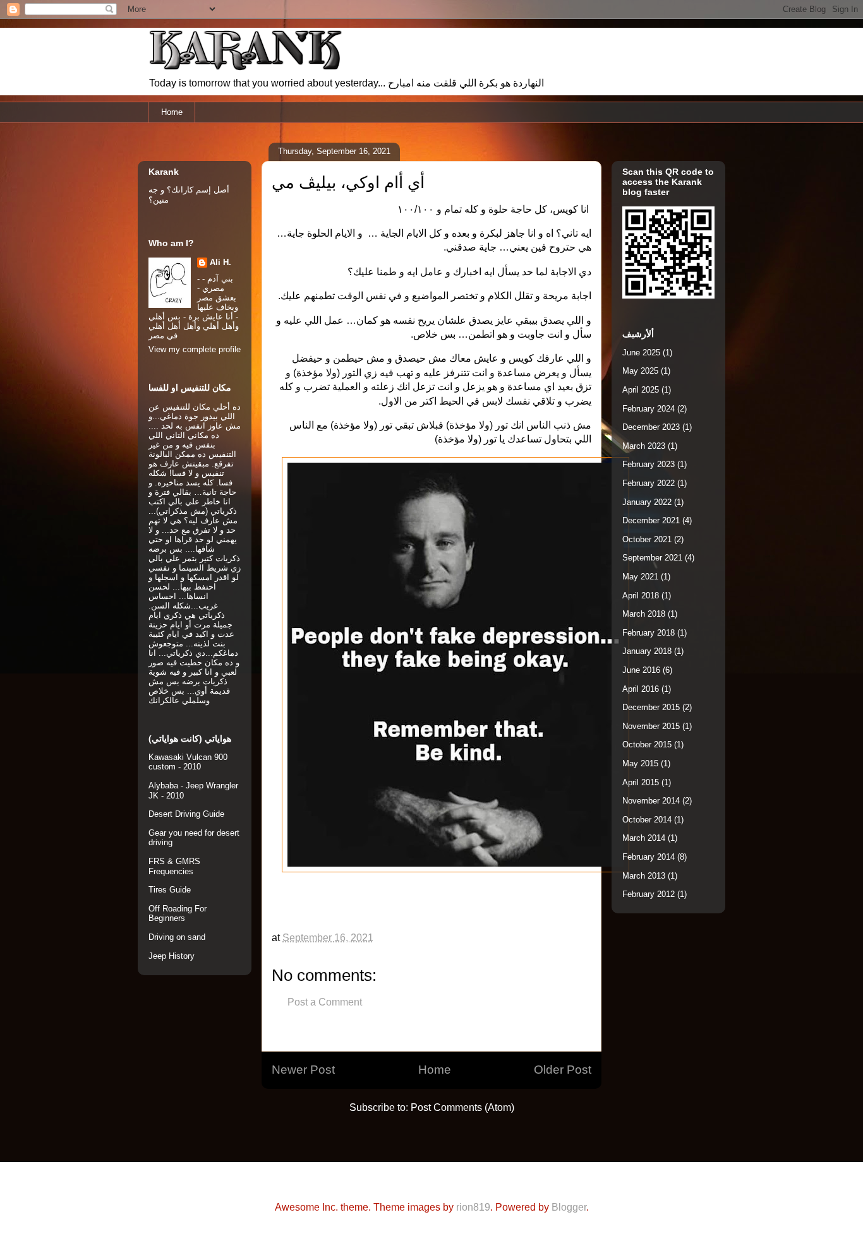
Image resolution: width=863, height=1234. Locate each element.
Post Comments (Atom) (462, 1107)
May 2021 (640, 576)
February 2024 (648, 408)
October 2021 (647, 539)
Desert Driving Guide (186, 814)
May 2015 (640, 763)
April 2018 (640, 595)
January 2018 (647, 651)
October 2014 (647, 819)
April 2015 (640, 782)
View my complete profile (194, 349)
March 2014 (643, 838)
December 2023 (651, 427)
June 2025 (641, 352)
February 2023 (648, 464)
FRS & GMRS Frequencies (174, 866)
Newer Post (303, 1069)
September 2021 (652, 557)
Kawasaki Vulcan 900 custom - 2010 (187, 762)
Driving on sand (176, 937)
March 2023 (643, 446)
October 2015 (647, 744)
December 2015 (651, 707)
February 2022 (648, 483)
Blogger (569, 1207)
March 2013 (643, 876)
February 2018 (648, 633)
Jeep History (171, 956)
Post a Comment (324, 1002)
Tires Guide (169, 889)
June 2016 (641, 670)
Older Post (562, 1069)
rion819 (473, 1207)
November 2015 (651, 726)
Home (172, 112)
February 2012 (648, 894)
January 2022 (647, 502)
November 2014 (651, 800)
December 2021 (651, 520)
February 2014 (648, 857)
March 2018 (643, 614)
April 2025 (640, 390)
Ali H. (220, 262)
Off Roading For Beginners (177, 913)
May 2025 (640, 371)
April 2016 (640, 689)
